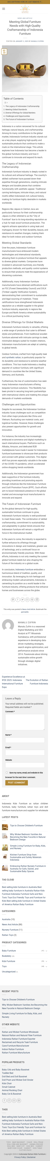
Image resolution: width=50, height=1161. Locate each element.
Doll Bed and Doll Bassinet (14, 1076)
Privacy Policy (20, 1157)
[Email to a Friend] (27, 599)
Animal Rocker (36, 1144)
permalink (25, 612)
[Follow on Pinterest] (19, 1100)
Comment (10, 711)
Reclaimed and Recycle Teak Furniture (20, 1042)
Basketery (6, 956)
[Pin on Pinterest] (32, 599)
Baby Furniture (9, 950)
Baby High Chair (15, 1148)
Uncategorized (8, 971)
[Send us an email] (14, 1100)
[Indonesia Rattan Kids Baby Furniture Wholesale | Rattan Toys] (25, 9)
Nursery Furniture (10, 930)
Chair (29, 1142)
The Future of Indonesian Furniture (19, 119)
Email (8, 747)
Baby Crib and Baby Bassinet (15, 1069)
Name (8, 735)
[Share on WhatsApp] (13, 599)
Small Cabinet (8, 1087)
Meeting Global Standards (16, 109)
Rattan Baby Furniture (23, 904)
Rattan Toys (7, 935)
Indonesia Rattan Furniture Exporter (18, 1039)
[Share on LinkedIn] (37, 599)
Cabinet (39, 1146)
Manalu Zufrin (37, 41)
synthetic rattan (13, 357)
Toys (4, 966)
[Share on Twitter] (22, 599)
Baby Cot (21, 1146)
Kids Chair (7, 1083)
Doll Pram (38, 1142)
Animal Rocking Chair (12, 1090)
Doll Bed (11, 1146)
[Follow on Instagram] (9, 1100)
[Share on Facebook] (18, 599)
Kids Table (37, 1148)
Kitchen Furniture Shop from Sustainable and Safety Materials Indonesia (25, 857)
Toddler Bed (7, 1073)
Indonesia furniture (24, 569)
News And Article (25, 18)
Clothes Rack (25, 1150)
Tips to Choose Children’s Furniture (26, 825)
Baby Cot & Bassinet (11, 1094)
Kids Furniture (8, 961)
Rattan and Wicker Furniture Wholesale (20, 1032)
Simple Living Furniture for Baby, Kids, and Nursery (28, 847)
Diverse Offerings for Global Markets (20, 113)
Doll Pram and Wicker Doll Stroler (17, 1080)
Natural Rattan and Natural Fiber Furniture (21, 1035)
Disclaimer (31, 1157)
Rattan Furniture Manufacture (16, 1052)
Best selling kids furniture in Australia (19, 887)
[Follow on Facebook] (4, 1100)
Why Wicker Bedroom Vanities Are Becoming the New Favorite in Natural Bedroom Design (27, 837)
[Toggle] (46, 950)
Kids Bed (30, 1146)
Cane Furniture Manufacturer (15, 1045)
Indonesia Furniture (20, 894)
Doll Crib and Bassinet (17, 1144)
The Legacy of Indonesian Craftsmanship (22, 106)
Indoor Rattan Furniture (13, 1049)
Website (8, 760)
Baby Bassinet (18, 1142)
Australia (6, 919)
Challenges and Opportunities (17, 116)
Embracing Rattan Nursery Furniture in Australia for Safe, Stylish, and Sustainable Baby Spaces (28, 868)
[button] (3, 8)
